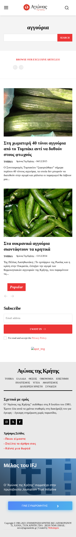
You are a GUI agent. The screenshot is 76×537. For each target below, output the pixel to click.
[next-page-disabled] (21, 67)
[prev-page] (15, 67)
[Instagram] (6, 422)
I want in (36, 329)
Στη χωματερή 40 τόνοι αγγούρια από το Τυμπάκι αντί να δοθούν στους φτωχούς (35, 149)
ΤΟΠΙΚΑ (8, 161)
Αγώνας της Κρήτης (25, 161)
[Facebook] (20, 422)
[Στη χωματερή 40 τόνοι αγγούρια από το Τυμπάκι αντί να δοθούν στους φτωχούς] (38, 112)
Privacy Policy (39, 338)
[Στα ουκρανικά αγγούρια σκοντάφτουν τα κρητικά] (38, 213)
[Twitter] (13, 422)
